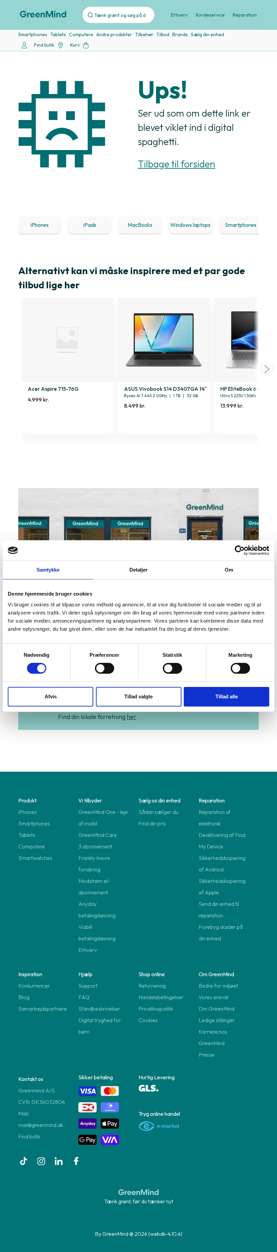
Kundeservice (210, 15)
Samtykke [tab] (48, 570)
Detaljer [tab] (138, 570)
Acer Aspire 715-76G (53, 388)
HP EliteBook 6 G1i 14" (247, 388)
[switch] (104, 668)
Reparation (245, 15)
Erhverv (179, 15)
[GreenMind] (43, 14)
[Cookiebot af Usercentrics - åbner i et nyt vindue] (239, 550)
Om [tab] (229, 570)
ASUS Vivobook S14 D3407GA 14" (165, 388)
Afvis (51, 696)
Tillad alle (227, 696)
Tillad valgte (138, 696)
